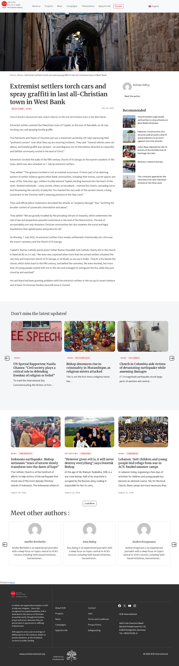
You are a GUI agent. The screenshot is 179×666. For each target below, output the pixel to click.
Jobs (90, 613)
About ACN (60, 608)
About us (36, 6)
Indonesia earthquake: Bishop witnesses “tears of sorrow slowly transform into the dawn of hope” (35, 463)
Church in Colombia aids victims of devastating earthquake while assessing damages (143, 367)
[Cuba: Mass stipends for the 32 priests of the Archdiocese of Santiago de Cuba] (129, 151)
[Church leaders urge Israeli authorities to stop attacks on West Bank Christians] (129, 121)
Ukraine (85, 453)
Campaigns (72, 6)
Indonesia (26, 453)
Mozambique (82, 358)
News (59, 6)
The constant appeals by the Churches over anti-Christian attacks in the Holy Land (152, 179)
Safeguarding (94, 630)
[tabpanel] (36, 357)
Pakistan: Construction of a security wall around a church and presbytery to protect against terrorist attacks (152, 136)
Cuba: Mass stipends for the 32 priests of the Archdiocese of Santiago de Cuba (152, 150)
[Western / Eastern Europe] (129, 166)
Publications (88, 6)
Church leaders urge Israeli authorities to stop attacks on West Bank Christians (153, 120)
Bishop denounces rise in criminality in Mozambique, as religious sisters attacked (88, 367)
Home (13, 75)
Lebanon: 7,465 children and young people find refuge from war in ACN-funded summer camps (142, 463)
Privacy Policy (94, 624)
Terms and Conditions (98, 619)
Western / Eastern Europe (150, 161)
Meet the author (132, 96)
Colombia (134, 358)
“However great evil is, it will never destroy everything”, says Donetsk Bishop (89, 463)
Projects (49, 6)
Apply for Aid (104, 6)
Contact (92, 608)
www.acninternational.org (32, 654)
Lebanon (132, 453)
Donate (118, 6)
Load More (90, 503)
